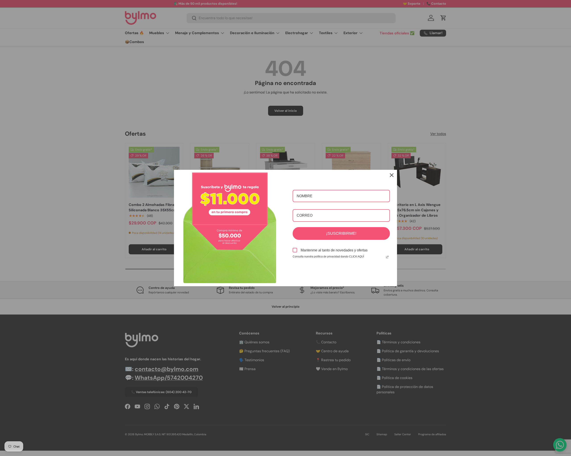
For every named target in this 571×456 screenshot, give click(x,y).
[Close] (391, 175)
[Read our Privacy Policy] (387, 257)
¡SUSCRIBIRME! (341, 233)
